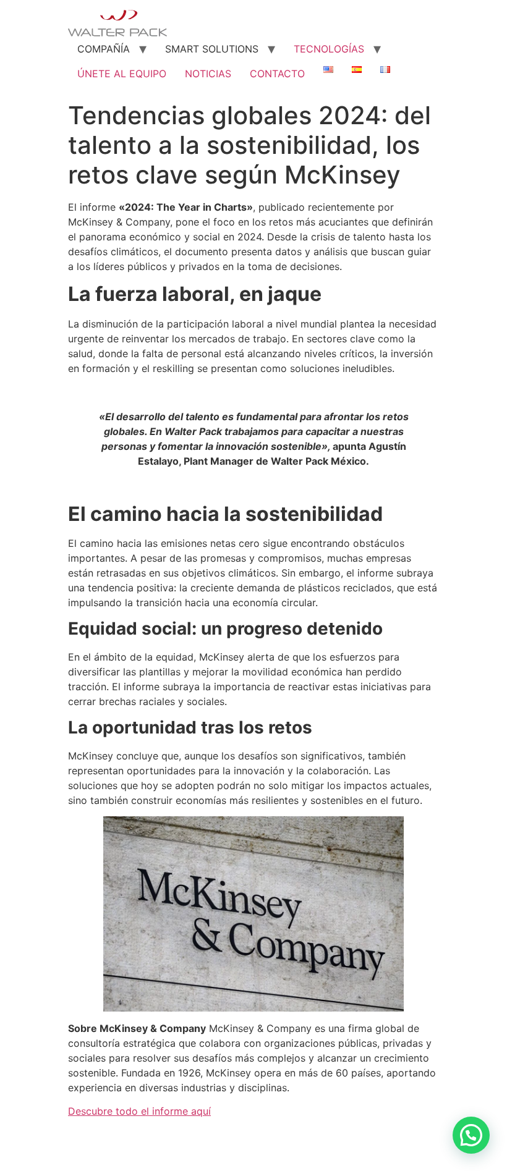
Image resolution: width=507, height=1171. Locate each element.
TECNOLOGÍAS (329, 49)
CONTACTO (277, 73)
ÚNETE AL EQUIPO (121, 73)
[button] (471, 1135)
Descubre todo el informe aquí (139, 1111)
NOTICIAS (208, 73)
